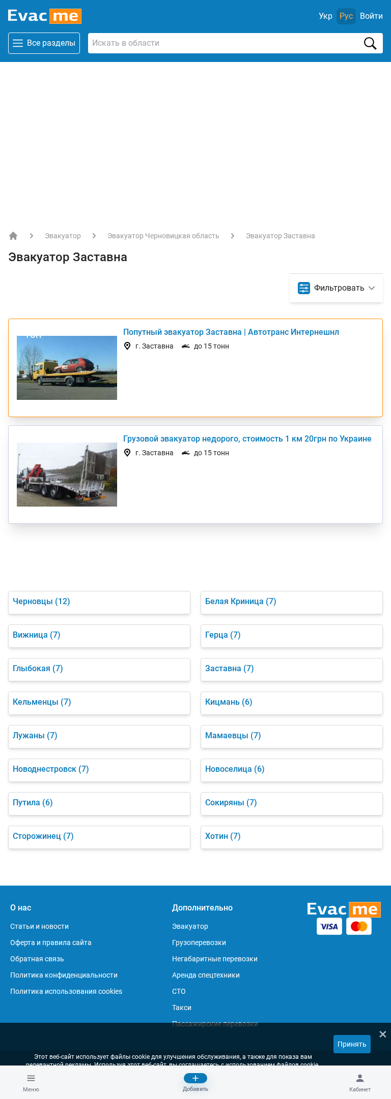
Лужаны (35, 735)
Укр (325, 16)
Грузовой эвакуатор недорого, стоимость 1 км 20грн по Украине (247, 439)
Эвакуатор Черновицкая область (163, 236)
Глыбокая (38, 668)
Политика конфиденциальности (64, 975)
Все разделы (51, 43)
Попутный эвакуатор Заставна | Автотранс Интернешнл (231, 332)
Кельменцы (42, 702)
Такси (181, 1007)
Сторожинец (43, 836)
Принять (352, 1044)
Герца (223, 635)
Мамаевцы (233, 735)
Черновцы (41, 601)
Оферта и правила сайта (51, 942)
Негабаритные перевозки (215, 959)
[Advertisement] (195, 138)
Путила (33, 802)
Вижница (37, 635)
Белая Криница (240, 601)
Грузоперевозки (199, 942)
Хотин (223, 836)
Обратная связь (37, 959)
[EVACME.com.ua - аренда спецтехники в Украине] (13, 236)
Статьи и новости (39, 926)
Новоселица (235, 769)
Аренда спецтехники (206, 975)
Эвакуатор (63, 236)
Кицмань (229, 702)
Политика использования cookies (66, 991)
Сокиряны (231, 802)
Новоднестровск (51, 769)
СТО (179, 991)
